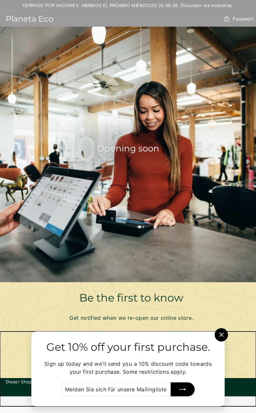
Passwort (243, 19)
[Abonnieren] (183, 389)
